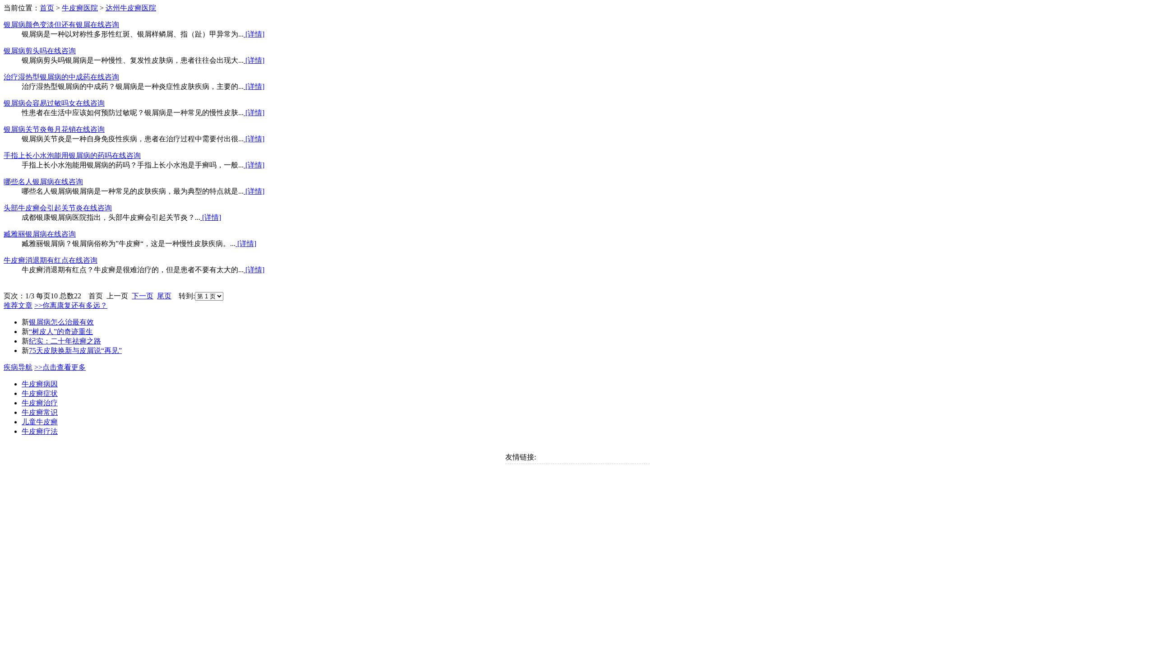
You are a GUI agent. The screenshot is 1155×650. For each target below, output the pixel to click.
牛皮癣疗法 (40, 431)
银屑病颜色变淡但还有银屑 (47, 24)
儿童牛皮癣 (40, 422)
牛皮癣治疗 (40, 403)
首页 (47, 8)
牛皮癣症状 (40, 393)
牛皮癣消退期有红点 (36, 260)
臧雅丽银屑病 (25, 234)
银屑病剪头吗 (25, 51)
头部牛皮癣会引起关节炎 (43, 208)
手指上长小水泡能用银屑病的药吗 (58, 155)
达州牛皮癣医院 (131, 8)
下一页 (142, 296)
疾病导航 (18, 367)
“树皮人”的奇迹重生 (61, 331)
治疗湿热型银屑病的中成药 (47, 77)
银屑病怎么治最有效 (61, 322)
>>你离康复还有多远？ (70, 305)
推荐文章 (18, 305)
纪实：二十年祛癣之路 (65, 341)
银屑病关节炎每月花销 (40, 129)
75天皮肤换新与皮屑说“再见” (75, 350)
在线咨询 (104, 24)
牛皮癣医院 (80, 8)
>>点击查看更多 (60, 367)
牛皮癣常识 (40, 412)
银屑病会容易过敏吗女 (40, 103)
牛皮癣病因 (40, 384)
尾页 (164, 296)
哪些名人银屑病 (29, 182)
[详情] (254, 34)
